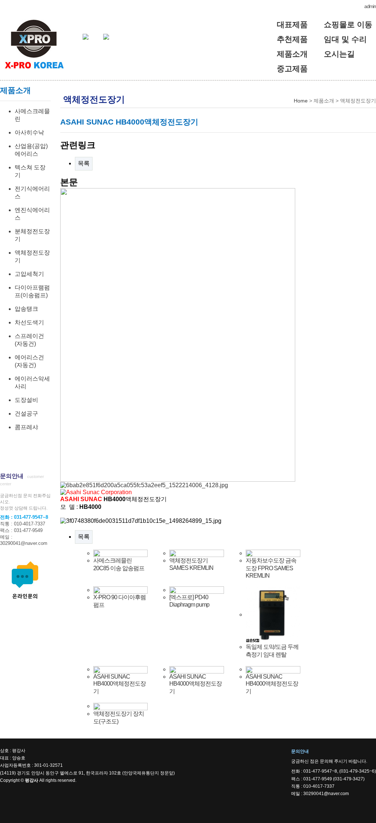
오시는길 (339, 54)
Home (301, 101)
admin (370, 6)
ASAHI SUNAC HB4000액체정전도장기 (119, 683)
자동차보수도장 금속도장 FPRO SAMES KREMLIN (271, 568)
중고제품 (292, 68)
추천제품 (292, 39)
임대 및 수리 (345, 39)
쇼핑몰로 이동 (348, 24)
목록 (84, 163)
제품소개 (292, 54)
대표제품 (292, 24)
